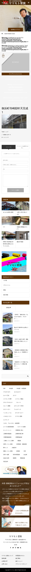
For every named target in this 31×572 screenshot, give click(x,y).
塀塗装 (19, 440)
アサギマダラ (6, 392)
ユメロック (6, 420)
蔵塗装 (14, 458)
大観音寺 (14, 447)
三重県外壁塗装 (7, 433)
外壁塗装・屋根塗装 (21, 444)
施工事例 (18, 558)
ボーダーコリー (19, 413)
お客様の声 (4, 561)
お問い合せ (4, 564)
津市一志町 (6, 454)
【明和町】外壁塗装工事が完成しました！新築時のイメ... (21, 352)
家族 (4, 290)
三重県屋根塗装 (7, 437)
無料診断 (4, 558)
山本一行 (9, 134)
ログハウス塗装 (22, 426)
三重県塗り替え (19, 430)
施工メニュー (19, 561)
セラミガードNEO (18, 406)
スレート (18, 402)
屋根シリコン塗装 (8, 451)
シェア (6, 131)
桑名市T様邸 (20, 242)
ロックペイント (7, 430)
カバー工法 (6, 395)
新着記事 (8, 307)
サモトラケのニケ (8, 402)
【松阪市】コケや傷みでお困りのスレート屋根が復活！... (21, 364)
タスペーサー (6, 409)
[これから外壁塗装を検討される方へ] (15, 506)
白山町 (25, 454)
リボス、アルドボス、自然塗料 (11, 423)
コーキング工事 (7, 399)
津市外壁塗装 (16, 454)
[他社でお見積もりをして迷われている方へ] (15, 518)
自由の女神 (6, 458)
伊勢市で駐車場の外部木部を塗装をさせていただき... (8, 244)
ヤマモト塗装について (7, 555)
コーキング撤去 (19, 399)
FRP (4, 388)
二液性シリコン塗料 (8, 440)
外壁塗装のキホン (20, 555)
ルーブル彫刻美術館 (8, 426)
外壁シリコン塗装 (8, 444)
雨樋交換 (22, 458)
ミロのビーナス (7, 416)
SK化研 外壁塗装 (21, 388)
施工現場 (5, 295)
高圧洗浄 (5, 461)
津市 (25, 451)
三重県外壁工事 (19, 433)
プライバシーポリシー (21, 564)
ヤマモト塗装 (18, 416)
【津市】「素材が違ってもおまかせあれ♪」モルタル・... (21, 316)
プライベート (6, 285)
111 (4, 227)
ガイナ (14, 395)
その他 (5, 280)
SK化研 (11, 388)
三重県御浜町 (18, 437)
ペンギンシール (7, 413)
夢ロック (5, 447)
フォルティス (17, 409)
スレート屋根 (6, 406)
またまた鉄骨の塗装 (8, 212)
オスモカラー (17, 392)
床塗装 (18, 451)
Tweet (3, 131)
